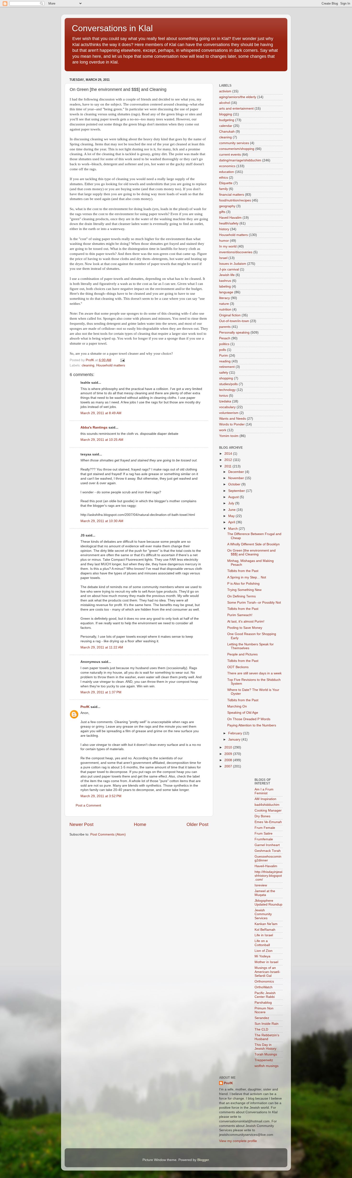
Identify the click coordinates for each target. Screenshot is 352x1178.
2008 (228, 760)
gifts (222, 212)
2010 (228, 747)
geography (227, 206)
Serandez (262, 1018)
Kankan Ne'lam (266, 924)
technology (227, 390)
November (236, 478)
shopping (226, 378)
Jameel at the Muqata (265, 893)
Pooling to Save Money (244, 628)
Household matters (110, 365)
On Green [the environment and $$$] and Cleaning (251, 552)
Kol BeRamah (265, 929)
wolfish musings (266, 1066)
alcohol (224, 103)
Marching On (237, 706)
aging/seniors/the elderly (237, 97)
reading (225, 361)
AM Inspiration (265, 799)
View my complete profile (238, 1141)
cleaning (88, 365)
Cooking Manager (268, 810)
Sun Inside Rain (266, 1023)
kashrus (225, 281)
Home (140, 824)
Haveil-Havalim (266, 866)
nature (224, 304)
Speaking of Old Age (242, 712)
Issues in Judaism (232, 263)
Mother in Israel (266, 962)
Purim (223, 355)
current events (230, 154)
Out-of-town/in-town (234, 321)
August (234, 497)
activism (225, 91)
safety (223, 372)
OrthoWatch (264, 987)
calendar (225, 126)
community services (234, 143)
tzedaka (225, 401)
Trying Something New (244, 590)
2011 (228, 466)
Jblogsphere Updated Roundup (268, 902)
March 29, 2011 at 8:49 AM (100, 413)
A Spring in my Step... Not (246, 577)
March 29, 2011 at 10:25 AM (101, 440)
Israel (223, 258)
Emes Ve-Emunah (268, 822)
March (233, 528)
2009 (228, 754)
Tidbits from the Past (242, 571)
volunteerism (228, 413)
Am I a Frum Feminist (264, 791)
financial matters (231, 194)
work (222, 430)
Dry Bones (262, 816)
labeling (225, 286)
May (232, 516)
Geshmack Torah (268, 851)
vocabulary (227, 407)
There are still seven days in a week (254, 673)
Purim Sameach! (239, 615)
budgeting (226, 120)
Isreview (261, 885)
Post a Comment (88, 805)
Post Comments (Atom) (108, 834)
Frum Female (265, 828)
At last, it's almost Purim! (245, 621)
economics (227, 166)
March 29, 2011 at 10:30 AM (101, 521)
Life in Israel (264, 935)
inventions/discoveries (235, 252)
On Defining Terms (241, 596)
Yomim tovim (228, 436)
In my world (228, 246)
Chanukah (227, 131)
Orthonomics (264, 981)
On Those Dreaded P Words (248, 719)
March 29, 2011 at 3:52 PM (100, 796)
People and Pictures (242, 654)
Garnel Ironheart (267, 845)
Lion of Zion (264, 951)
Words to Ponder (232, 424)
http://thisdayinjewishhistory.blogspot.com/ (268, 875)
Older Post (197, 824)
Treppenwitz (264, 1060)
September (237, 491)
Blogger (203, 1160)
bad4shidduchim (267, 805)
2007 (228, 766)
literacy (224, 298)
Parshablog (263, 1002)
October (234, 484)
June (232, 510)
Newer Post (81, 824)
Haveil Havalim (230, 217)
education (226, 172)
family (223, 189)
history (224, 229)
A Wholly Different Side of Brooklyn (253, 544)
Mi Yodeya (262, 956)
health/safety (228, 223)
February (235, 733)
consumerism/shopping (236, 149)
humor (224, 240)
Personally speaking (234, 332)
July (231, 503)
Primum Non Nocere (264, 1010)
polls (222, 350)
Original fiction (230, 315)
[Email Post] (122, 360)
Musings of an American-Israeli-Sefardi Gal (267, 971)
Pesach (224, 338)
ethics (223, 177)
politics (224, 344)
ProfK (85, 707)
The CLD (261, 1029)
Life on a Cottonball (262, 943)
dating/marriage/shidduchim (240, 160)
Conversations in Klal (112, 28)
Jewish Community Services (263, 914)
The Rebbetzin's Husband (267, 1037)
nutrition (225, 309)
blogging (225, 114)
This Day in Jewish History (265, 1046)
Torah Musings (266, 1054)
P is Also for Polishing (243, 583)
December (236, 472)
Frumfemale (264, 839)
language (226, 292)
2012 (228, 460)
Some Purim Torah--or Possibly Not (254, 602)
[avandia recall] (233, 782)
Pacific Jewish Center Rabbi (265, 995)
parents (225, 327)
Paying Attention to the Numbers (251, 725)
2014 (228, 453)
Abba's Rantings (94, 427)
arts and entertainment (236, 108)
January (234, 739)
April (232, 522)
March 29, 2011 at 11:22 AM (101, 647)
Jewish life (227, 275)
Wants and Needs (232, 418)
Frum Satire (264, 833)
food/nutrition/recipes (235, 200)
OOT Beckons (238, 667)
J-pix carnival (229, 269)
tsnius (223, 395)
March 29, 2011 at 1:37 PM (100, 692)
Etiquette (226, 183)
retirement (227, 367)
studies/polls (228, 384)
